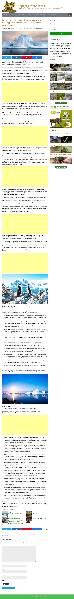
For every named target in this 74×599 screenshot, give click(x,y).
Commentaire (5, 545)
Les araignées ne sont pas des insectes (59, 145)
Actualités (21, 14)
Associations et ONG (39, 14)
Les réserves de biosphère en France (59, 72)
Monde (29, 14)
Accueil (6, 14)
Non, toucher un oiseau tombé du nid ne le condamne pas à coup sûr (61, 155)
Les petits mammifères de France (58, 92)
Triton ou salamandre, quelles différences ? (60, 134)
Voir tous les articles (61, 167)
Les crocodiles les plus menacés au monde (60, 82)
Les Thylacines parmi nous (39, 518)
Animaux (12, 14)
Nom (3, 564)
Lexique (28, 596)
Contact (45, 596)
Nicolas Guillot (7, 28)
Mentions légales (39, 596)
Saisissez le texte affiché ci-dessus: (16, 584)
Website (3, 575)
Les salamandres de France (57, 63)
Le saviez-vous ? (52, 14)
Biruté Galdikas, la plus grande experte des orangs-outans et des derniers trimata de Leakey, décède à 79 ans (12, 522)
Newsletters (33, 596)
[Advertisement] (25, 92)
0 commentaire (38, 28)
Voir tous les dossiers (61, 102)
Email (3, 569)
